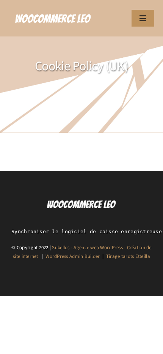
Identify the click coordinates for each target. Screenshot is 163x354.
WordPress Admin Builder (72, 256)
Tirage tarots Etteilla (128, 256)
